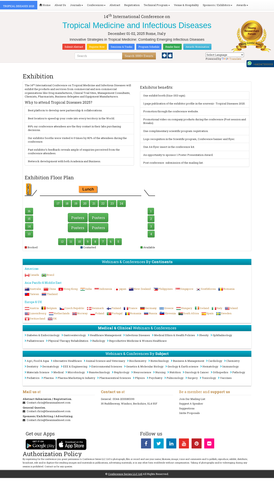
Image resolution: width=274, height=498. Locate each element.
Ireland (204, 308)
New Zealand (142, 289)
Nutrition (175, 372)
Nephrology (121, 372)
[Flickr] (209, 444)
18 (67, 203)
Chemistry (233, 361)
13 (29, 234)
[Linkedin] (171, 444)
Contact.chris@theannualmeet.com (49, 402)
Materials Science (38, 372)
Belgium (51, 308)
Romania (228, 289)
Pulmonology (175, 378)
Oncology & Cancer (197, 372)
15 (29, 219)
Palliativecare (35, 341)
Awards (241, 5)
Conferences (95, 5)
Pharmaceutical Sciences (115, 378)
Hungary (186, 308)
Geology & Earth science (182, 366)
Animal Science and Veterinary (105, 361)
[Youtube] (184, 444)
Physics (140, 378)
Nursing (160, 372)
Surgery (193, 378)
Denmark (98, 308)
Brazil (50, 275)
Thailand (52, 294)
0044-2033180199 (123, 399)
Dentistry (32, 366)
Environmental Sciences (106, 366)
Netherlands (62, 313)
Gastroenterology (75, 335)
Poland (99, 313)
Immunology (230, 366)
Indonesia (105, 289)
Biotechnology (159, 361)
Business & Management (188, 361)
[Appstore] (170, 55)
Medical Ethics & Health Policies (174, 335)
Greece (169, 308)
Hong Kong (70, 289)
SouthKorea (208, 289)
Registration (132, 5)
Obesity (204, 335)
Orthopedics (220, 372)
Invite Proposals (189, 413)
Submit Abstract (74, 46)
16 (29, 211)
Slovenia (170, 313)
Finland (116, 308)
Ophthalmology (222, 335)
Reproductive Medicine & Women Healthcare (138, 341)
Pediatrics (33, 378)
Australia (35, 289)
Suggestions (187, 408)
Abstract (115, 5)
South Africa (191, 313)
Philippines (165, 289)
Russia (153, 313)
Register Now (97, 46)
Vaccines (226, 378)
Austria (34, 308)
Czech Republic (74, 308)
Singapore (186, 289)
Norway (82, 313)
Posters (77, 217)
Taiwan (34, 294)
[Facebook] (146, 444)
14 (29, 226)
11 (71, 241)
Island (234, 308)
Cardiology (215, 361)
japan (123, 289)
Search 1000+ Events (139, 56)
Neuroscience (142, 372)
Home (46, 5)
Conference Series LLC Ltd (125, 474)
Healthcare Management (105, 335)
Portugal (117, 313)
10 (79, 241)
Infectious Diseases (137, 335)
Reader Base (172, 46)
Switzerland (37, 318)
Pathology (238, 372)
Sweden (226, 313)
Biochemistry (137, 361)
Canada (34, 275)
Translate (235, 59)
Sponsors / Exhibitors (216, 5)
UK (55, 318)
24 (121, 203)
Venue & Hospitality (186, 5)
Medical (58, 372)
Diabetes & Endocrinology (43, 335)
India (88, 289)
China (52, 289)
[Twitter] (159, 444)
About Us (60, 5)
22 (103, 203)
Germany (151, 308)
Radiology (98, 341)
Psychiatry (155, 378)
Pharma (49, 378)
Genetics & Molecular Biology (144, 366)
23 (112, 203)
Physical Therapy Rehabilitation (68, 341)
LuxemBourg (38, 313)
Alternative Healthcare (67, 361)
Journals (75, 5)
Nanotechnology (99, 372)
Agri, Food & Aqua (38, 361)
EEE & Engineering (75, 366)
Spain (209, 313)
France (133, 308)
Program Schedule (148, 46)
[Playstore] (164, 55)
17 (58, 203)
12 (62, 241)
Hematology (210, 366)
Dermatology (50, 366)
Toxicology (209, 378)
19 (75, 203)
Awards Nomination (197, 46)
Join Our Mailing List (192, 399)
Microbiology (76, 372)
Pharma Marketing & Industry (76, 378)
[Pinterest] (197, 444)
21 (93, 203)
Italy (219, 308)
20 (84, 203)
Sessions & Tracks (121, 46)
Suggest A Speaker (191, 403)
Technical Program (156, 5)
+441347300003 (263, 64)
